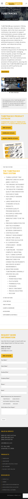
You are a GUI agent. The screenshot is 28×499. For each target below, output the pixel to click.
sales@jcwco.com (6, 351)
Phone (3, 384)
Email (3, 390)
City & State (4, 366)
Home (3, 19)
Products (8, 19)
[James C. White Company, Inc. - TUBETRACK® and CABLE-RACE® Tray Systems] (14, 3)
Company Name (5, 378)
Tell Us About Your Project (8, 407)
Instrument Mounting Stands (10, 463)
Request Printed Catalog (10, 138)
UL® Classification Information (10, 484)
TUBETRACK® (6, 399)
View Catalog (7, 127)
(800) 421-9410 (5, 348)
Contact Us (5, 479)
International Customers (9, 489)
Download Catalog (8, 133)
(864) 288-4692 (5, 437)
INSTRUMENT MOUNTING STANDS (11, 401)
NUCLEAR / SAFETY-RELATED (8, 469)
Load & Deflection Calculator (10, 487)
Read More (5, 72)
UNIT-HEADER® (6, 403)
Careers (4, 481)
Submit (3, 419)
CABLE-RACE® (15, 399)
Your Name (4, 360)
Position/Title (5, 372)
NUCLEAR (15, 403)
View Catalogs (7, 355)
